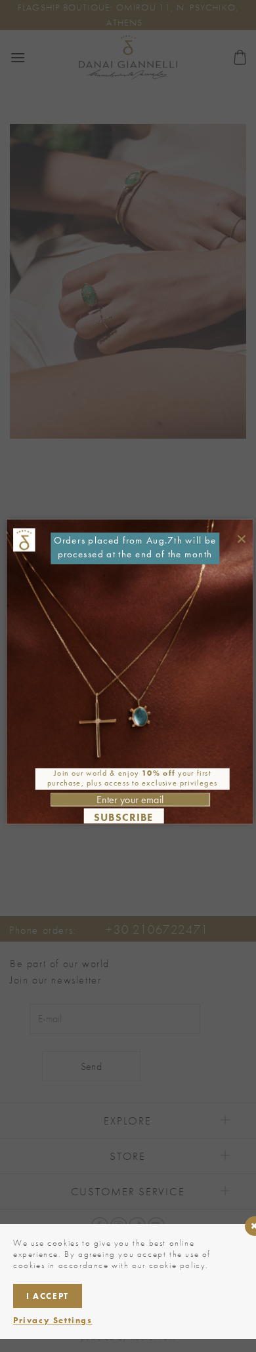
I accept (47, 1296)
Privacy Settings (53, 1320)
